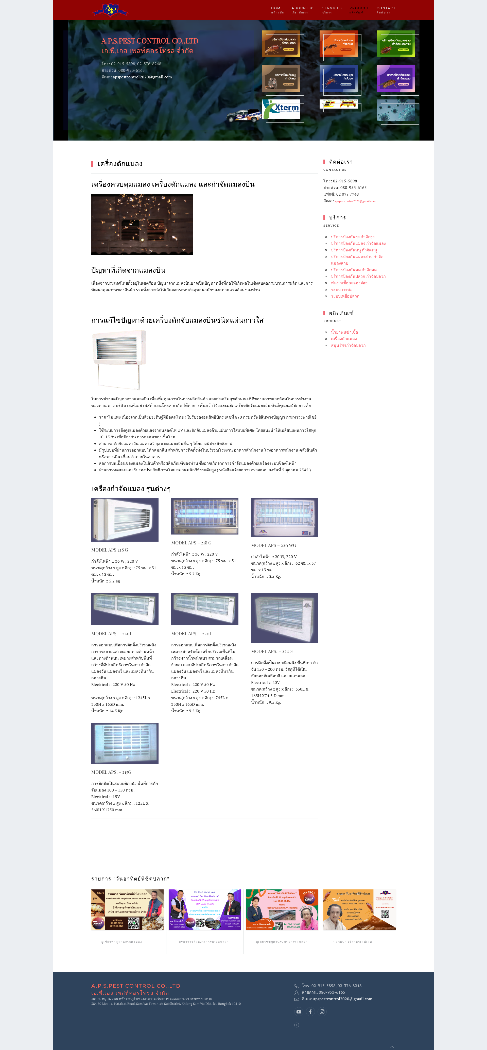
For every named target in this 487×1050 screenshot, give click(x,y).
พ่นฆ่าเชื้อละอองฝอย (349, 283)
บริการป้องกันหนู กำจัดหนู (354, 250)
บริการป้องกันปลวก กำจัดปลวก (358, 276)
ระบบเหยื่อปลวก (345, 296)
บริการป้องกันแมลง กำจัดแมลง (358, 243)
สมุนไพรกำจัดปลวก (348, 345)
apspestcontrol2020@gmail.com (142, 77)
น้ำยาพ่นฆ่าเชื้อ (344, 332)
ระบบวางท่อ (342, 289)
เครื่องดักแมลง (344, 338)
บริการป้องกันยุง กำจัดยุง (353, 236)
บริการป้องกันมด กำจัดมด (354, 269)
